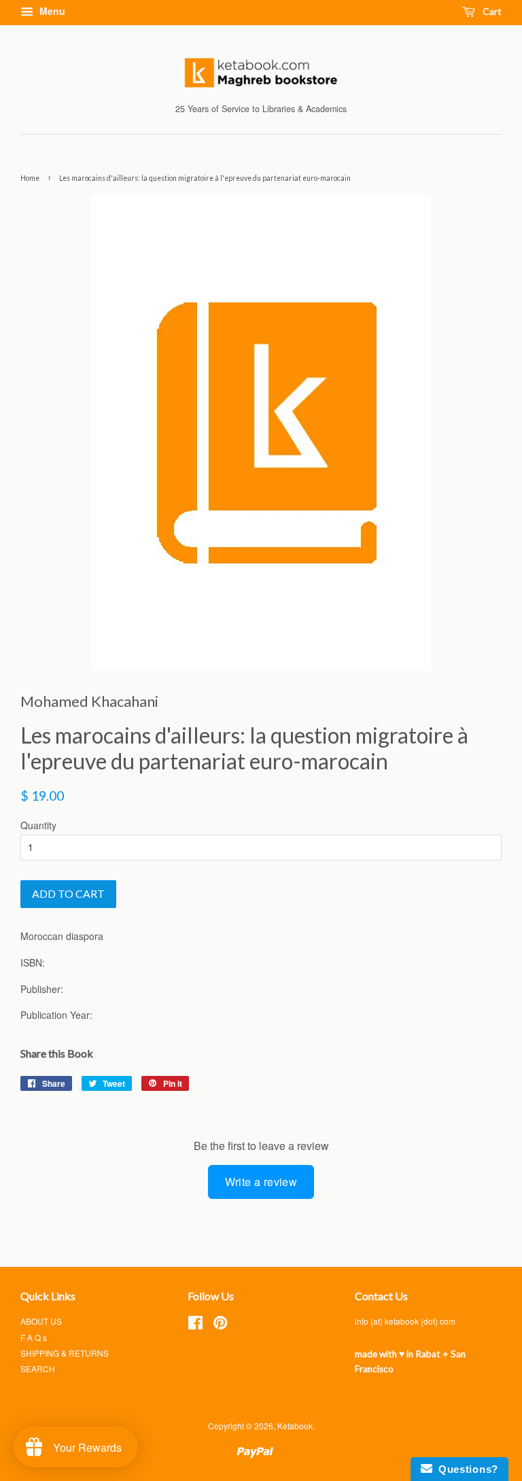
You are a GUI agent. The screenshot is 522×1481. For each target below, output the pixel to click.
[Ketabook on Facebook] (195, 1325)
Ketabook (295, 1425)
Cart (491, 11)
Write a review (261, 1181)
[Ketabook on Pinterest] (220, 1325)
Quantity (38, 825)
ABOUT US (41, 1321)
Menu (51, 11)
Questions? (465, 1469)
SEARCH (37, 1368)
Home (29, 178)
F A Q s (33, 1337)
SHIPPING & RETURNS (64, 1353)
